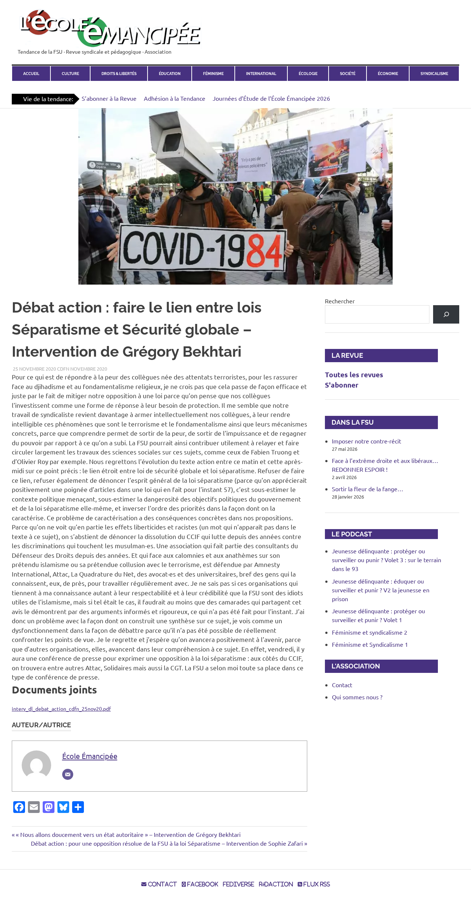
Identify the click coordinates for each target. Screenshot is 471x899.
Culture (70, 73)
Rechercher (340, 300)
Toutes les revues (354, 374)
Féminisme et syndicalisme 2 (369, 632)
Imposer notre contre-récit (366, 441)
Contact (342, 684)
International (261, 73)
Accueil (31, 73)
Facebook (202, 884)
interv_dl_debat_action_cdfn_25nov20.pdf (61, 708)
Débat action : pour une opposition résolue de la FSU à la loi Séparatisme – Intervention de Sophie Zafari (167, 843)
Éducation (170, 73)
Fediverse (238, 884)
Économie (388, 73)
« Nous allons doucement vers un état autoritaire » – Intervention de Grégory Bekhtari (128, 834)
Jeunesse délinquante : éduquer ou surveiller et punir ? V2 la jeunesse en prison (380, 589)
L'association (352, 666)
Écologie (308, 73)
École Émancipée (89, 755)
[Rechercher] (446, 314)
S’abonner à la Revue (109, 98)
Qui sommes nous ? (357, 696)
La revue (344, 355)
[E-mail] (67, 774)
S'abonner (341, 384)
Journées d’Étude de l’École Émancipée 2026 (271, 98)
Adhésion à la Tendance (174, 98)
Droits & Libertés (119, 73)
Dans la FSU (349, 422)
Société (347, 73)
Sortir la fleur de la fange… (367, 488)
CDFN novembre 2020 (82, 368)
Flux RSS (316, 884)
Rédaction (276, 884)
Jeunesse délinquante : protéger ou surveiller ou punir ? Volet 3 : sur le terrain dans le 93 (386, 559)
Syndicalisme (434, 73)
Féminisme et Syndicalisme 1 (370, 644)
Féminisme (213, 73)
